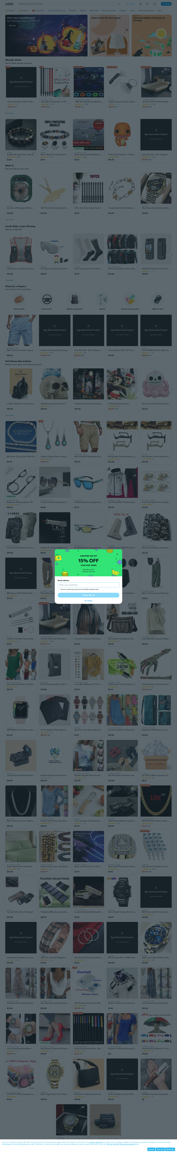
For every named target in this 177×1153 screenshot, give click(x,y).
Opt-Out (160, 1149)
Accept (151, 1149)
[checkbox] (59, 589)
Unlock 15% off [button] (88, 595)
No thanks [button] (88, 601)
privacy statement (96, 1142)
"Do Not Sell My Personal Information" (121, 1144)
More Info (170, 1149)
